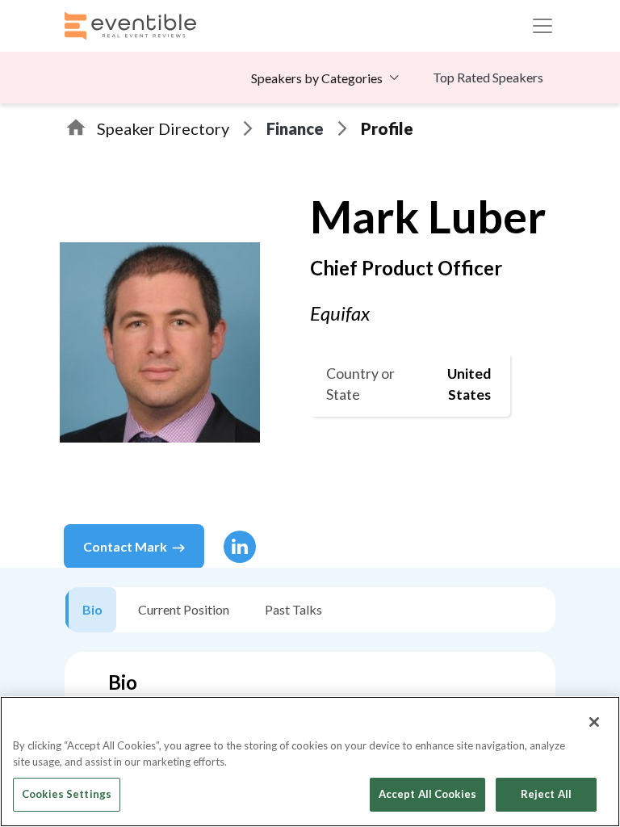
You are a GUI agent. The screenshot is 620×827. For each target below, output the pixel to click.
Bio (92, 609)
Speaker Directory (163, 128)
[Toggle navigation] (542, 26)
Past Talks (293, 609)
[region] (310, 761)
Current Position (183, 609)
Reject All (546, 793)
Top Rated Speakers (488, 77)
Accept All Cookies (427, 793)
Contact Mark (125, 546)
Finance (295, 128)
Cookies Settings (66, 793)
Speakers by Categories (317, 78)
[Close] (594, 722)
